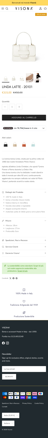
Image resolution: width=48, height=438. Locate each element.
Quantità (5, 101)
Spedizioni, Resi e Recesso (10, 403)
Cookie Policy (39, 403)
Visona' (9, 430)
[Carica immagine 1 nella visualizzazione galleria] (24, 42)
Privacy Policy (27, 403)
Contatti (4, 407)
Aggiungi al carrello (24, 117)
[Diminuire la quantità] (5, 107)
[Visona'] (24, 8)
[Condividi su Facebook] (13, 278)
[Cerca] (8, 8)
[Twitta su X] (10, 278)
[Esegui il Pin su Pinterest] (16, 278)
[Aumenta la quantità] (19, 107)
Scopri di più (22, 271)
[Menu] (2, 8)
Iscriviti (9, 377)
